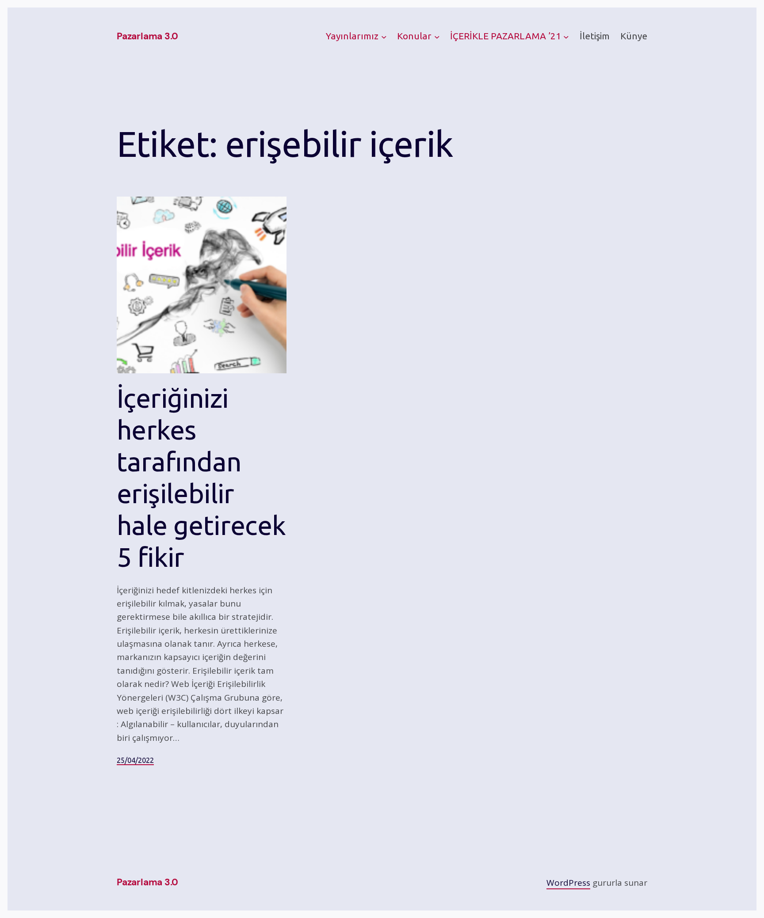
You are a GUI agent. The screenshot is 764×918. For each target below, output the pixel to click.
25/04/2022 (135, 760)
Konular (414, 35)
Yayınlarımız (352, 35)
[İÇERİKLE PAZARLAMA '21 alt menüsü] (566, 37)
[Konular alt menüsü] (437, 37)
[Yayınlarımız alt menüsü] (384, 37)
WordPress (568, 882)
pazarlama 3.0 (147, 36)
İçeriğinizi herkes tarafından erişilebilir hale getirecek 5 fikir (201, 477)
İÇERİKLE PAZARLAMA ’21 (505, 35)
